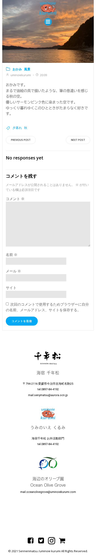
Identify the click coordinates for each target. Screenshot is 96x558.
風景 (27, 69)
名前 (11, 254)
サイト (11, 287)
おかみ (17, 69)
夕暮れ (17, 128)
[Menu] (48, 22)
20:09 (43, 75)
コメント (15, 198)
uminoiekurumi (20, 75)
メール (13, 271)
